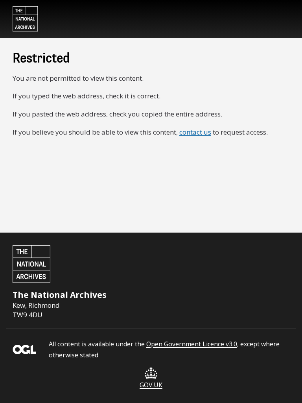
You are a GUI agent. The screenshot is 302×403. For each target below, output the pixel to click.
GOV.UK (151, 385)
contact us (195, 132)
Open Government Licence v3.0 (191, 344)
